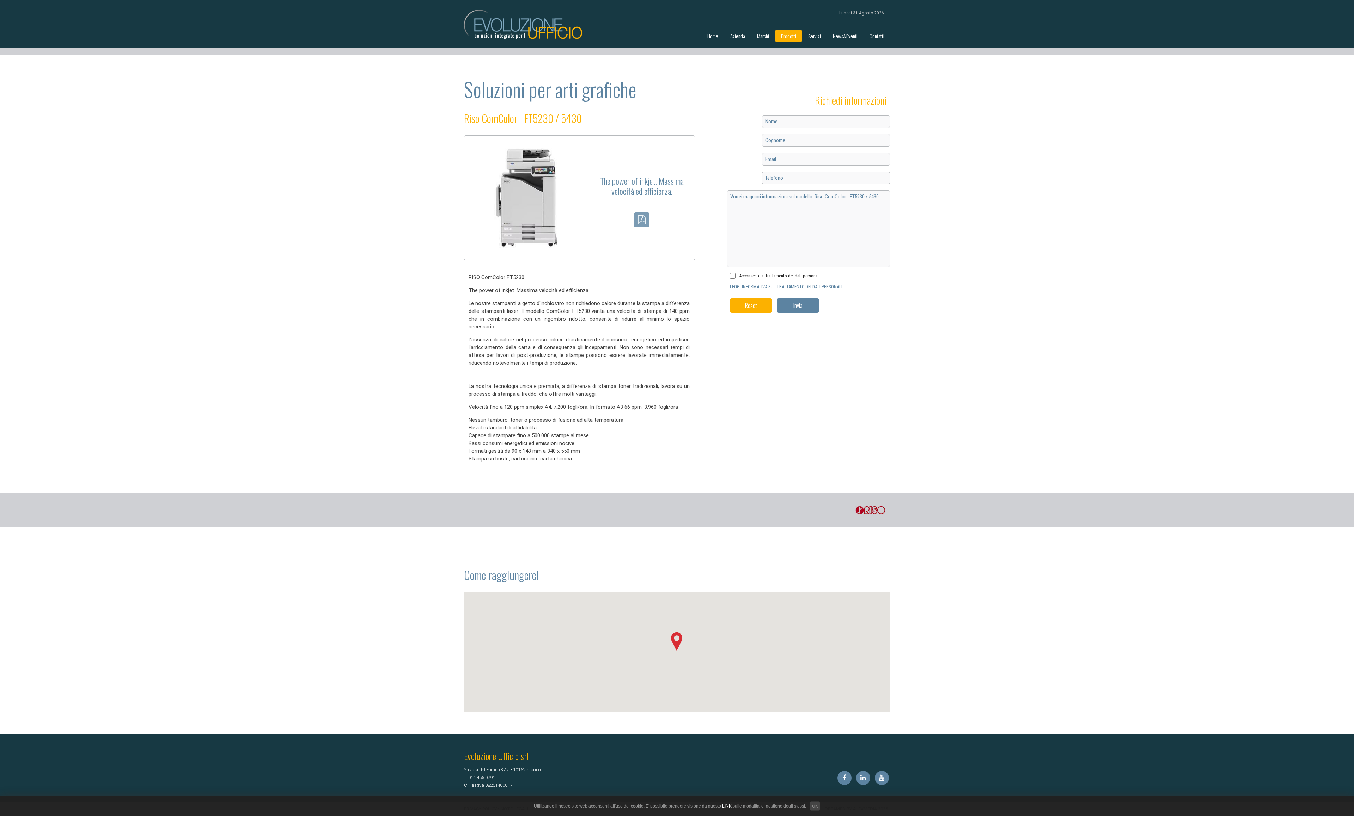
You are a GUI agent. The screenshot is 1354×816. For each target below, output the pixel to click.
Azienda (737, 36)
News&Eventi (845, 36)
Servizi (814, 36)
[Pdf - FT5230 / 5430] (641, 221)
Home (712, 36)
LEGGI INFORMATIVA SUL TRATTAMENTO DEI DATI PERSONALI (786, 286)
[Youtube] (882, 778)
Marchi (763, 36)
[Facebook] (844, 778)
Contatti (877, 36)
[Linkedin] (863, 778)
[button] (677, 641)
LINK (727, 806)
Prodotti (788, 36)
